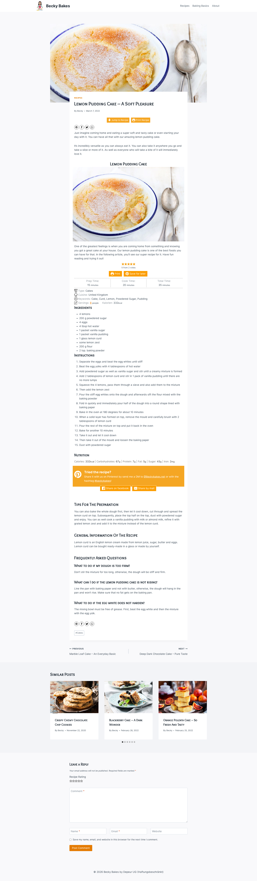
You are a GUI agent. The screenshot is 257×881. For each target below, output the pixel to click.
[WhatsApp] (92, 127)
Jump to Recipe (119, 120)
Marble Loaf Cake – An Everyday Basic (92, 651)
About (215, 5)
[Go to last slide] (55, 710)
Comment (77, 791)
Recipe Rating (77, 776)
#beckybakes (103, 480)
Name (75, 831)
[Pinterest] (76, 127)
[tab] (122, 742)
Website (157, 831)
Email (115, 831)
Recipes (184, 5)
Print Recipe (142, 120)
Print (117, 273)
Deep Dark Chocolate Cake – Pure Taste (164, 651)
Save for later (137, 273)
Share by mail (145, 488)
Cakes (79, 633)
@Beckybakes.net (154, 476)
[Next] (201, 710)
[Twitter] (87, 127)
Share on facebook (117, 488)
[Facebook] (81, 127)
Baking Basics (200, 5)
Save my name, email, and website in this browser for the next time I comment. (115, 839)
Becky (80, 111)
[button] (123, 264)
